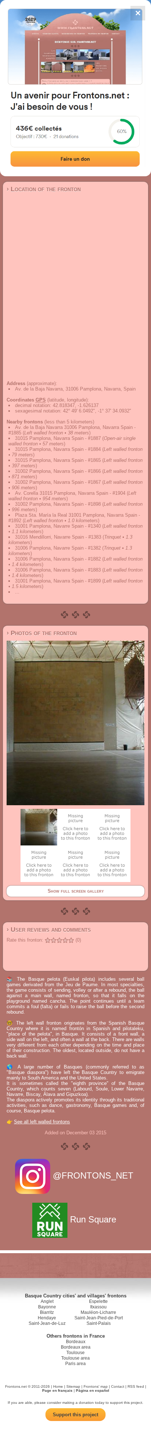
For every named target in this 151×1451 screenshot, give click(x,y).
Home (58, 1386)
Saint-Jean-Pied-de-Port (98, 1317)
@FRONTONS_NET (93, 1175)
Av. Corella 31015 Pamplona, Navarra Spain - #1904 (70, 493)
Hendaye (47, 1317)
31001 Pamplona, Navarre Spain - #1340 (58, 526)
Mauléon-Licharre (98, 1312)
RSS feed (136, 1386)
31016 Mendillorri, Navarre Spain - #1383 (58, 537)
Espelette (98, 1301)
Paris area (75, 1363)
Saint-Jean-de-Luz (47, 1323)
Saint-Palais (98, 1323)
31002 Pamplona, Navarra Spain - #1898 (58, 504)
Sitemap (73, 1386)
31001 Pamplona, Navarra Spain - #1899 (58, 581)
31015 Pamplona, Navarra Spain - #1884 (58, 449)
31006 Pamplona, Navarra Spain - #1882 (58, 559)
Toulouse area (75, 1358)
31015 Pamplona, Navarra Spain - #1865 (58, 460)
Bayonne (47, 1306)
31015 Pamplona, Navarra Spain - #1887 (58, 438)
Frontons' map (96, 1386)
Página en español (92, 1390)
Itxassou (98, 1306)
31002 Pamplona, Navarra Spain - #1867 (58, 482)
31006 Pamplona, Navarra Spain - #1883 (58, 570)
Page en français (57, 1390)
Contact (117, 1386)
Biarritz (47, 1312)
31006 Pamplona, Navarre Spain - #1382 (58, 548)
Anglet (47, 1301)
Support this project (75, 1414)
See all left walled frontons (42, 1121)
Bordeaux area (76, 1347)
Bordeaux (75, 1341)
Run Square (93, 1219)
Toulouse (75, 1352)
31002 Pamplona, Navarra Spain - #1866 (58, 471)
